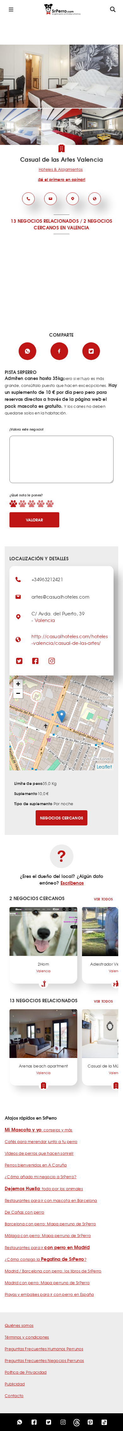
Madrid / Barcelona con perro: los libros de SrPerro (53, 1271)
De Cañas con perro (24, 1212)
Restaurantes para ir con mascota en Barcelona (51, 1200)
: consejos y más (39, 1130)
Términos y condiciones (27, 1337)
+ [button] (18, 684)
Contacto (14, 1395)
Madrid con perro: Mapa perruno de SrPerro (47, 1282)
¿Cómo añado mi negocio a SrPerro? (41, 1176)
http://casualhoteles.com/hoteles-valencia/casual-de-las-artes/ (70, 639)
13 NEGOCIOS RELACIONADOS (44, 220)
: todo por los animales (44, 1188)
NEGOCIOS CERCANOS (61, 818)
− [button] (18, 693)
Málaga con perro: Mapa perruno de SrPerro (48, 1235)
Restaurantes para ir (47, 1247)
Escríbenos (72, 882)
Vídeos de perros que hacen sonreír (39, 1153)
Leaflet (104, 766)
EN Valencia (74, 227)
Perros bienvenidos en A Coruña (36, 1165)
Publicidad (15, 1384)
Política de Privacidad (26, 1372)
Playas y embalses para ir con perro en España (49, 1294)
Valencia (45, 620)
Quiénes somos (19, 1325)
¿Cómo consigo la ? (45, 1259)
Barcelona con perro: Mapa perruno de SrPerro (50, 1224)
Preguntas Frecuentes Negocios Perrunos (44, 1360)
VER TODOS (103, 899)
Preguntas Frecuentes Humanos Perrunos (44, 1349)
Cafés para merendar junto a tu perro (41, 1141)
